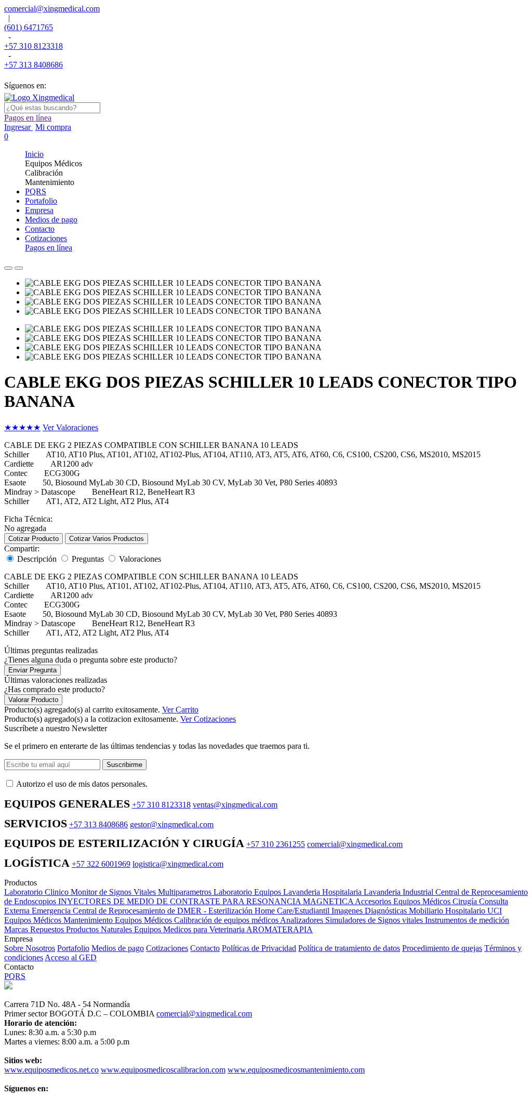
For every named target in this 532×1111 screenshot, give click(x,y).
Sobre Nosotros (29, 948)
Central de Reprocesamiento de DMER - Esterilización (164, 910)
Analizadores (302, 920)
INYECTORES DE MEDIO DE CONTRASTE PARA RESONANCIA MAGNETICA (206, 901)
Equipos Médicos (33, 920)
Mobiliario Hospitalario (448, 910)
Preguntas (88, 558)
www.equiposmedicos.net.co (51, 1069)
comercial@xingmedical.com (52, 8)
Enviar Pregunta (32, 670)
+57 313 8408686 (33, 64)
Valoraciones (140, 558)
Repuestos (48, 929)
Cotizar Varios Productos (106, 539)
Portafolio (73, 948)
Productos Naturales (100, 929)
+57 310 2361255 (275, 844)
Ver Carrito (180, 709)
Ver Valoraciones (70, 427)
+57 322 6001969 (101, 863)
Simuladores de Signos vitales (375, 920)
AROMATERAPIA (279, 929)
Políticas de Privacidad (259, 948)
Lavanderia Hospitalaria (323, 892)
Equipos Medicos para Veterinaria (190, 929)
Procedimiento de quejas (442, 948)
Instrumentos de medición (467, 920)
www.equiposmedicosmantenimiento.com (296, 1069)
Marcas (17, 929)
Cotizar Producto (33, 539)
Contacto (205, 948)
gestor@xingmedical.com (172, 824)
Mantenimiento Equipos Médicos (118, 920)
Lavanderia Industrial (399, 892)
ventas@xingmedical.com (235, 804)
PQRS (14, 976)
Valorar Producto (33, 700)
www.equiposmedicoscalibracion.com (163, 1069)
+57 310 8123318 (33, 46)
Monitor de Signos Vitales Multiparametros (142, 892)
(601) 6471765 (28, 27)
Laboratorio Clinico (37, 892)
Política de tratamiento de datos (349, 948)
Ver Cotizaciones (208, 719)
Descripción (37, 558)
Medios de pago (117, 948)
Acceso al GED (71, 957)
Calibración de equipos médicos (227, 920)
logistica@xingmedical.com (177, 863)
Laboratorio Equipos (248, 892)
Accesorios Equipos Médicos (404, 901)
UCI (494, 910)
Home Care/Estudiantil (293, 910)
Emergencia (52, 910)
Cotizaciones (167, 948)
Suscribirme (124, 765)
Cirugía (466, 901)
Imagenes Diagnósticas (370, 910)
